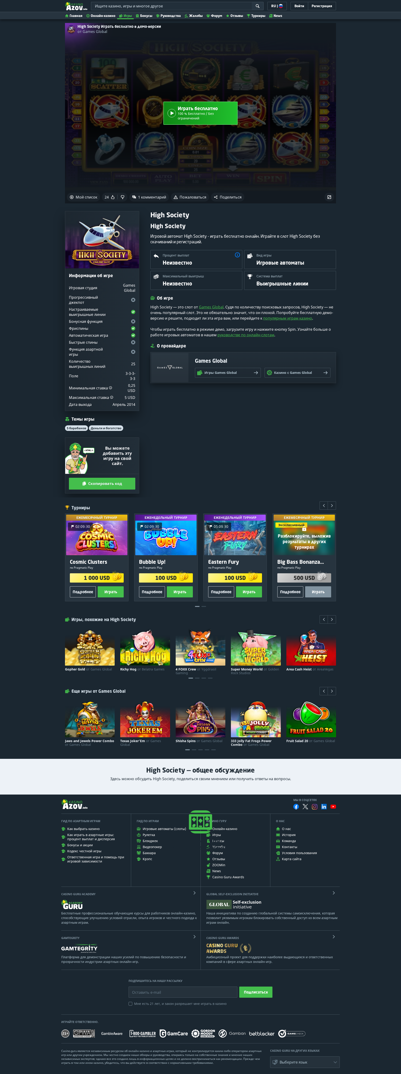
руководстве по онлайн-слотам (245, 334)
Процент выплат (176, 255)
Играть (110, 591)
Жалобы (196, 15)
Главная (76, 15)
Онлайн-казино (103, 15)
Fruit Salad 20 (310, 741)
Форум (216, 15)
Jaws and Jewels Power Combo (89, 743)
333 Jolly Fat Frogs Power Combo (251, 743)
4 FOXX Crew (196, 671)
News (278, 15)
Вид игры (264, 255)
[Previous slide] (324, 505)
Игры (128, 15)
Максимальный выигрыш (183, 276)
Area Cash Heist (309, 669)
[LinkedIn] (324, 806)
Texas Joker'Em (140, 743)
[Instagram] (314, 807)
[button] (227, 197)
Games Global (211, 307)
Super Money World (255, 671)
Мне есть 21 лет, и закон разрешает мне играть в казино (180, 1003)
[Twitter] (305, 806)
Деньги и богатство (106, 428)
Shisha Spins (199, 741)
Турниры (258, 15)
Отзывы (236, 15)
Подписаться (256, 992)
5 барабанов (76, 428)
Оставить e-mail (143, 989)
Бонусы (146, 15)
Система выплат (269, 276)
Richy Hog (142, 669)
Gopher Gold (88, 669)
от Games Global (92, 31)
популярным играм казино (287, 318)
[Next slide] (332, 505)
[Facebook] (296, 806)
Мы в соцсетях (305, 800)
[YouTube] (333, 806)
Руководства (171, 15)
